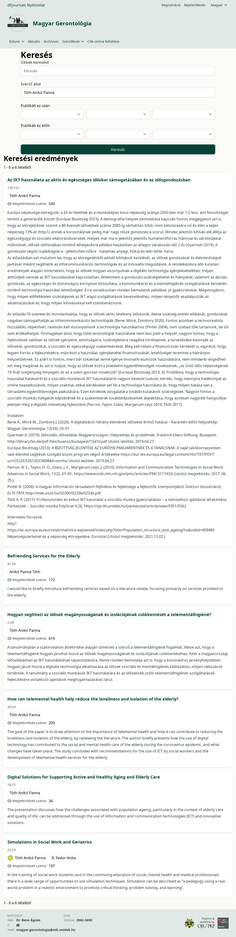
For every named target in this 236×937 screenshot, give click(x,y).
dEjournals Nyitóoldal (26, 5)
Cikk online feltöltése (103, 41)
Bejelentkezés (194, 5)
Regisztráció (171, 5)
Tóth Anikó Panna (24, 195)
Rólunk (14, 41)
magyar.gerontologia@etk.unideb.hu (45, 930)
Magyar (217, 5)
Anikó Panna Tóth (24, 571)
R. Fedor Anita (64, 857)
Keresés (118, 149)
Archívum (51, 41)
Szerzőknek (71, 41)
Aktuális (34, 41)
